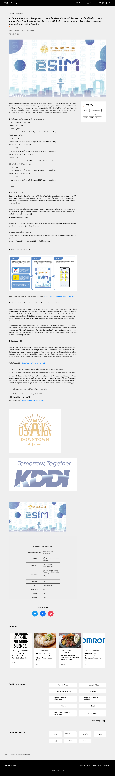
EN (100, 3)
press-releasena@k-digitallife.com (33, 400)
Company (106, 765)
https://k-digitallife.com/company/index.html (51, 559)
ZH (109, 3)
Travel (13, 754)
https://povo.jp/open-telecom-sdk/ (34, 363)
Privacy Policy (97, 765)
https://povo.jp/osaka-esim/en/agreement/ (58, 296)
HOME (6, 754)
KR (104, 3)
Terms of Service (85, 765)
